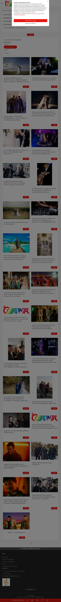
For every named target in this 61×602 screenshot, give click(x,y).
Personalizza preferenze (30, 23)
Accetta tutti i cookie (30, 20)
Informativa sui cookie (34, 13)
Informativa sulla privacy (19, 15)
